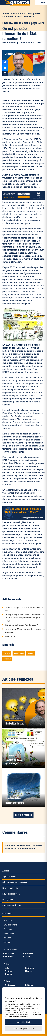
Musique (29, 971)
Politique (29, 953)
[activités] (23, 199)
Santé (27, 956)
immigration (19, 653)
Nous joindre (7, 900)
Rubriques (19, 719)
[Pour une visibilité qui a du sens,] (23, 519)
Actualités (8, 920)
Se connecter (29, 848)
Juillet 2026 (10, 636)
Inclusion (9, 956)
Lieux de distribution (11, 894)
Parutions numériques (11, 905)
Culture (7, 964)
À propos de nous (9, 877)
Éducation (9, 953)
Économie (8, 929)
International (9, 933)
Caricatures (10, 985)
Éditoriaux (18, 13)
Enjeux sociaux (10, 950)
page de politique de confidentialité (23, 1015)
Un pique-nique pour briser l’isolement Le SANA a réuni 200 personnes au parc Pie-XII (24, 618)
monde (30, 653)
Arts (7, 968)
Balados (7, 938)
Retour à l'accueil (23, 815)
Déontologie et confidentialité (14, 882)
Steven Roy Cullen (16, 42)
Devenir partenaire (10, 888)
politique (7, 659)
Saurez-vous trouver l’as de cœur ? (21, 625)
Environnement (10, 925)
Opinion (18, 798)
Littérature (29, 968)
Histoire (8, 974)
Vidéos (7, 942)
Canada (7, 653)
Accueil (6, 13)
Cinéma (8, 971)
